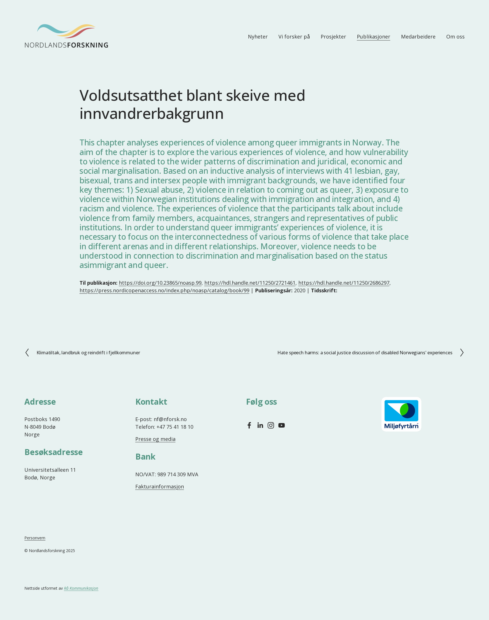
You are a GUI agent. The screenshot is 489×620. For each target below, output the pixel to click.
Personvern (34, 537)
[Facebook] (249, 425)
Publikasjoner (373, 36)
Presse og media (155, 438)
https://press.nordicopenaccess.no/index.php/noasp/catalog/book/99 (164, 290)
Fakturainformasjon (159, 486)
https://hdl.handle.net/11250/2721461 (249, 282)
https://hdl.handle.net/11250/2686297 (343, 282)
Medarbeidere (418, 36)
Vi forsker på (294, 36)
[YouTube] (281, 425)
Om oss (455, 36)
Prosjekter (333, 36)
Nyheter (258, 36)
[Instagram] (270, 425)
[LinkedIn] (260, 425)
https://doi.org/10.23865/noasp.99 (160, 282)
